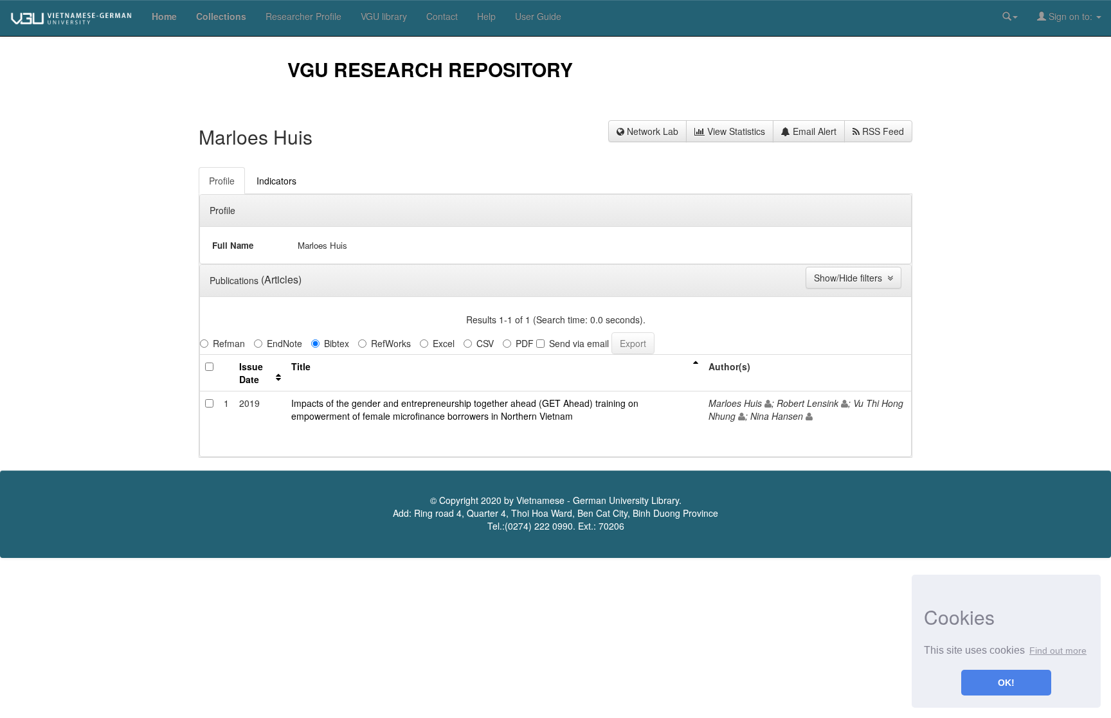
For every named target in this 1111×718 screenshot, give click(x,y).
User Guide (538, 16)
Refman (229, 343)
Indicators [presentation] (276, 180)
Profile (222, 210)
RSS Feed (882, 131)
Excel (444, 343)
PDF (525, 343)
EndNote (284, 343)
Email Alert (813, 131)
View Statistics (735, 131)
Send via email (579, 343)
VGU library (384, 16)
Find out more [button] (1058, 650)
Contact (442, 16)
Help (486, 16)
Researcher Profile (303, 16)
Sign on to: (1070, 16)
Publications (235, 280)
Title (301, 366)
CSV (485, 343)
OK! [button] (1006, 683)
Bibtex (336, 343)
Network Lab (651, 131)
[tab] (222, 180)
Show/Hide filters (850, 277)
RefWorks (391, 343)
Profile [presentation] (222, 180)
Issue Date (251, 373)
